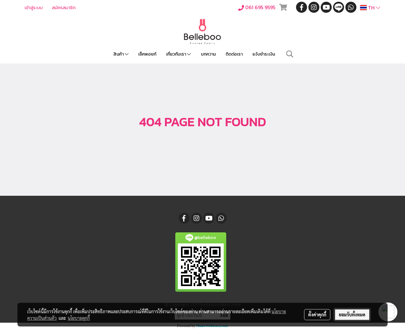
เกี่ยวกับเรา (176, 54)
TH (371, 7)
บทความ (208, 54)
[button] (290, 54)
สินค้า (119, 54)
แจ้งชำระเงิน (263, 54)
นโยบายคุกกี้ (79, 318)
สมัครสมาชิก (64, 7)
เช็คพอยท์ (147, 54)
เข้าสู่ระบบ (34, 7)
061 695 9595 (260, 7)
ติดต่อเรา (234, 54)
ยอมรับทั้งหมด (352, 314)
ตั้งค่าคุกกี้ (317, 314)
